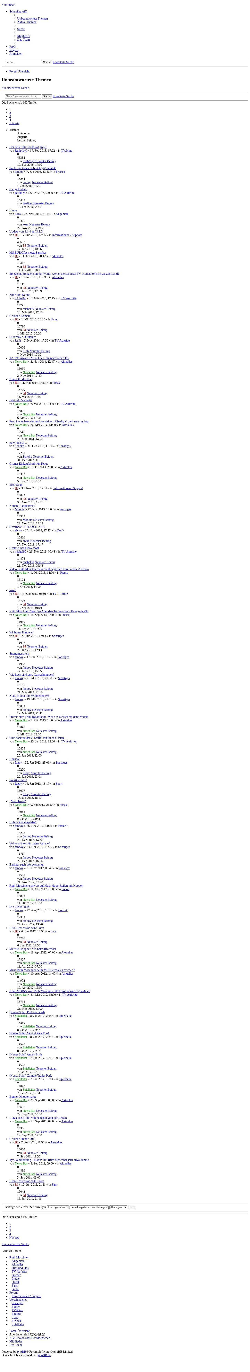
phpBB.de (44, 1355)
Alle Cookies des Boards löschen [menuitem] (29, 1338)
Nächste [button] (14, 123)
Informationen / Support (67, 235)
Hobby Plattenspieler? (23, 822)
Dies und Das (20, 1268)
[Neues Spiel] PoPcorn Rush (27, 1012)
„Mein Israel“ (17, 801)
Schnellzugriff (18, 11)
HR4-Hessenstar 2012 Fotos (26, 927)
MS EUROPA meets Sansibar (27, 252)
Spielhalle (65, 1015)
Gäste (15, 1289)
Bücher (16, 1275)
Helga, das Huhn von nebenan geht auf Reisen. (38, 1117)
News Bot (21, 361)
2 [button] (10, 112)
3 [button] (10, 116)
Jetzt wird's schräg (20, 400)
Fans (54, 319)
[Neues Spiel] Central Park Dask (29, 1033)
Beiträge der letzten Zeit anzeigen (26, 1207)
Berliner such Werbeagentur (26, 864)
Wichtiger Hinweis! (21, 632)
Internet (16, 1313)
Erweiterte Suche (63, 62)
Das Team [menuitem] (23, 39)
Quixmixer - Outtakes (22, 337)
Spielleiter (21, 1015)
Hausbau (14, 759)
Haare (13, 210)
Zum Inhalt (8, 4)
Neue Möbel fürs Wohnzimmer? (29, 695)
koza (18, 214)
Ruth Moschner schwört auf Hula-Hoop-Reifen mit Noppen (46, 885)
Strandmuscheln (19, 653)
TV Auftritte (66, 192)
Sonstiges (65, 446)
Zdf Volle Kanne (19, 294)
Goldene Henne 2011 (22, 1138)
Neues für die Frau (20, 379)
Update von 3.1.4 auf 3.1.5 (26, 231)
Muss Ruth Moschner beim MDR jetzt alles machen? (42, 970)
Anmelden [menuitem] (15, 53)
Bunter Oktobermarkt (22, 1096)
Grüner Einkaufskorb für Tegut (28, 463)
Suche (46, 62)
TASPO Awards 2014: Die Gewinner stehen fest (39, 358)
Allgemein (62, 214)
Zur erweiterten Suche (15, 87)
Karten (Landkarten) (22, 505)
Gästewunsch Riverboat (24, 548)
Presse (56, 382)
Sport (59, 783)
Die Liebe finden (19, 906)
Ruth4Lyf (21, 150)
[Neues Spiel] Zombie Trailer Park (30, 1075)
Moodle (19, 509)
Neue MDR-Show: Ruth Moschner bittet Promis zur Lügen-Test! (49, 991)
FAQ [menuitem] (12, 46)
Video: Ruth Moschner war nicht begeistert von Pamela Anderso (49, 569)
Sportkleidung (18, 780)
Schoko (19, 446)
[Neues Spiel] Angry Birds (25, 1054)
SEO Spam (16, 484)
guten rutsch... (18, 442)
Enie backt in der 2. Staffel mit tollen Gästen (36, 738)
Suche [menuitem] (21, 29)
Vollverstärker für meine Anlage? (29, 843)
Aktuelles (57, 256)
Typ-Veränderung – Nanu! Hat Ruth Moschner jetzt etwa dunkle (49, 1160)
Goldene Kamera (19, 316)
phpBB (21, 1351)
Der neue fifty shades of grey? (27, 147)
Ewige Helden (18, 189)
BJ (16, 235)
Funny (16, 1306)
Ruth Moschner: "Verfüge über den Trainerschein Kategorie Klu (48, 611)
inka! (12, 590)
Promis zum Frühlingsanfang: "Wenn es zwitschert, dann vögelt (48, 716)
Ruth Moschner (19, 1257)
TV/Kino (66, 150)
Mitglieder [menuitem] (23, 36)
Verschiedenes (18, 1299)
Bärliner (20, 192)
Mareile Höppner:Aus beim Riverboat (32, 949)
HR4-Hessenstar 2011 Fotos (26, 1181)
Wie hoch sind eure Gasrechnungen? (31, 674)
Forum (13, 1292)
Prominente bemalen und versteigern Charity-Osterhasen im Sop (48, 421)
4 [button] (10, 119)
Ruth (18, 340)
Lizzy (18, 762)
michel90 (20, 298)
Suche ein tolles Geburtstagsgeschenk (32, 168)
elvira (18, 530)
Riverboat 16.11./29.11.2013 (27, 527)
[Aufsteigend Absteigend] (118, 1207)
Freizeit (60, 171)
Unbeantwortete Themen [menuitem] (32, 18)
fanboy (19, 171)
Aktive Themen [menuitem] (27, 22)
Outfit (60, 530)
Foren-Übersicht (19, 71)
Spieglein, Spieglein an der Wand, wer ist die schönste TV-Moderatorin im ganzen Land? (64, 273)
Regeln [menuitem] (13, 50)
